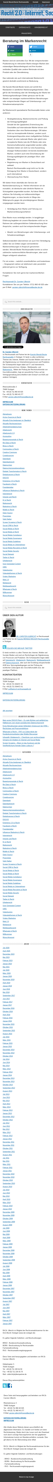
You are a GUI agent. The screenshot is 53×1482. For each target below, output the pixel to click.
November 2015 (8, 1024)
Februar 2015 (7, 1043)
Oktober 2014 (8, 1056)
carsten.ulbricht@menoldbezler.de (20, 397)
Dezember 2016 (8, 1008)
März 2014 (7, 1069)
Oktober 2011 (8, 1148)
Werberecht (7, 583)
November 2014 (8, 1053)
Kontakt (35, 2)
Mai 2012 (6, 1129)
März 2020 (7, 973)
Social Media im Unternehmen (14, 545)
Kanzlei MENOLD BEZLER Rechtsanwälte (33, 639)
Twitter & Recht (8, 557)
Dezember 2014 (8, 1050)
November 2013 (8, 1081)
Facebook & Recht (10, 484)
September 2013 (9, 1088)
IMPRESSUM (8, 402)
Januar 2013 (7, 1113)
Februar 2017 (7, 1002)
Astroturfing (7, 436)
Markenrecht (7, 503)
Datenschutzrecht (12, 663)
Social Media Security (11, 551)
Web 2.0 (6, 580)
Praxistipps (26, 33)
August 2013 (7, 1091)
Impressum (46, 2)
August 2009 (7, 1225)
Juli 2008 (6, 1266)
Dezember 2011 (8, 1142)
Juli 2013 (6, 1094)
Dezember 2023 (8, 954)
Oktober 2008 (8, 1257)
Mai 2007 (6, 1311)
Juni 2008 (6, 1269)
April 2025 (6, 951)
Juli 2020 (6, 970)
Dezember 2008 (8, 1250)
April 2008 (6, 1276)
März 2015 (7, 1040)
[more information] (30, 54)
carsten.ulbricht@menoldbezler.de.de (27, 287)
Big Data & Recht (9, 443)
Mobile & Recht (8, 510)
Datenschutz (24, 27)
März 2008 (7, 1279)
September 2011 (9, 1152)
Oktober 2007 (8, 1295)
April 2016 (6, 1015)
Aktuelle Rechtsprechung (12, 424)
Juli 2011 (6, 1158)
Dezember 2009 (8, 1212)
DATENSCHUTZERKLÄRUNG (14, 404)
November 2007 (8, 1292)
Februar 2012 (7, 1136)
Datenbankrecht (8, 462)
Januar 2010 (7, 1209)
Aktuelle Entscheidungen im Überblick (17, 420)
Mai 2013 (6, 1101)
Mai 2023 (6, 957)
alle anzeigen (7, 711)
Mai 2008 (6, 1273)
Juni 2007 (6, 1308)
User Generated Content (12, 564)
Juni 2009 (6, 1231)
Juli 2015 (6, 1037)
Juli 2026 (6, 948)
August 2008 (7, 1263)
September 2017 (9, 996)
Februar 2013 (7, 1110)
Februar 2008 (7, 1282)
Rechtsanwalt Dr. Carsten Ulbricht (16, 281)
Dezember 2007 (8, 1289)
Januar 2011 (7, 1171)
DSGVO (6, 478)
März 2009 (7, 1241)
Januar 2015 (7, 1046)
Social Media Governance (12, 538)
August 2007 (7, 1301)
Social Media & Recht (11, 529)
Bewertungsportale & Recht (13, 440)
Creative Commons (10, 452)
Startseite (10, 27)
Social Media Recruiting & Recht (15, 548)
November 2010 (8, 1177)
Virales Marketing (9, 576)
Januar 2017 (7, 1005)
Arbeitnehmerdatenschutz (12, 427)
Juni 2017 (6, 999)
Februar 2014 (7, 1072)
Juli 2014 (6, 1059)
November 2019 (8, 980)
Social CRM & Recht (10, 525)
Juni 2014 (6, 1062)
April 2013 (6, 1104)
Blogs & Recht (8, 446)
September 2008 (9, 1260)
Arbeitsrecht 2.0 (9, 433)
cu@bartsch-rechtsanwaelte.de (19, 689)
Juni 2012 (6, 1126)
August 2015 (7, 1034)
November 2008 (8, 1254)
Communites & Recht (11, 449)
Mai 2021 (6, 967)
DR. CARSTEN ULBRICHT (26, 636)
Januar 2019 (7, 986)
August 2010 (7, 1187)
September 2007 (9, 1298)
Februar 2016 (7, 1018)
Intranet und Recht (9, 497)
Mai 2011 (6, 1161)
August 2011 (7, 1155)
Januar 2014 (7, 1075)
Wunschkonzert (8, 596)
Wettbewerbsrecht (9, 586)
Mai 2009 (6, 1234)
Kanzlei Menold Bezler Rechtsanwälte (16, 2)
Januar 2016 (7, 1021)
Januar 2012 (7, 1139)
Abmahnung (7, 414)
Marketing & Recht (10, 506)
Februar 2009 (7, 1244)
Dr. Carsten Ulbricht (10, 352)
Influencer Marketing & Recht (13, 490)
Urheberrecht (41, 27)
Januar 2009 (7, 1247)
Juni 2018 (6, 989)
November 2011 (8, 1145)
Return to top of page (26, 1477)
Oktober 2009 (8, 1219)
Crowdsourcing (8, 455)
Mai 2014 (6, 1066)
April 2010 (6, 1199)
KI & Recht (7, 500)
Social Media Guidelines (12, 541)
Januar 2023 (7, 964)
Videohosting (7, 570)
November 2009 (8, 1215)
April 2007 (6, 1314)
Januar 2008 (7, 1285)
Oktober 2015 (8, 1027)
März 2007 (7, 1317)
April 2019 (6, 983)
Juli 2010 (6, 1190)
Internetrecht (7, 494)
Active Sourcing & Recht (12, 417)
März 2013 (7, 1107)
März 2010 (7, 1203)
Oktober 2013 (8, 1085)
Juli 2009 (6, 1228)
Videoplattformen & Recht (12, 573)
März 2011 (6, 1164)
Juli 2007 (6, 1304)
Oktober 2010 (8, 1180)
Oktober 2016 (8, 1011)
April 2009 (6, 1238)
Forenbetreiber (8, 487)
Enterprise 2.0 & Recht (11, 481)
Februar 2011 (7, 1168)
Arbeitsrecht (7, 430)
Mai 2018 (6, 992)
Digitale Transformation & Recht (14, 471)
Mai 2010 (6, 1196)
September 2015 (9, 1031)
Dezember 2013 (8, 1078)
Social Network (8, 554)
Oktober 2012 (8, 1120)
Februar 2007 (7, 1320)
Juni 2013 (6, 1097)
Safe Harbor (7, 519)
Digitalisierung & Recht (11, 475)
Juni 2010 (6, 1193)
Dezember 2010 (8, 1174)
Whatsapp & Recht (10, 589)
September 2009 (9, 1222)
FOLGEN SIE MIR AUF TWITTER (19, 648)
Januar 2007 (7, 1324)
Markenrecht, (7, 370)
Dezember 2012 (8, 1117)
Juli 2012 (6, 1123)
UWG (5, 567)
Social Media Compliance (12, 535)
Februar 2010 (7, 1206)
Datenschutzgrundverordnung (13, 468)
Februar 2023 (7, 961)
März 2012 (7, 1132)
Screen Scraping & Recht (12, 522)
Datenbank (7, 459)
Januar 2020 (7, 976)
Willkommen (7, 592)
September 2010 (9, 1183)
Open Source (7, 513)
